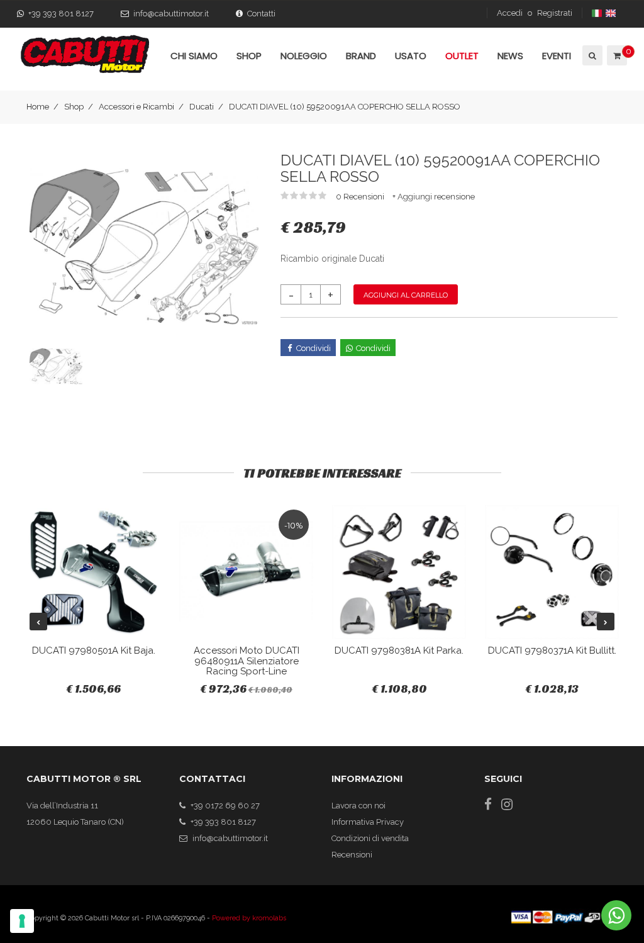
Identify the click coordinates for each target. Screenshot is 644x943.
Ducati (201, 106)
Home (37, 106)
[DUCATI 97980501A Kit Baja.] (93, 572)
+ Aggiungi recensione (433, 196)
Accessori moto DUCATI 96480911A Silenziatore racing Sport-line (246, 661)
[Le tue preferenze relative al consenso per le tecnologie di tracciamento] (22, 921)
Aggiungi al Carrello (406, 295)
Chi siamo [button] (194, 55)
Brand (361, 55)
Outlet (462, 55)
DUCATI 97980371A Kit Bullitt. (552, 650)
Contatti (261, 13)
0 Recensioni (361, 196)
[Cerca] (591, 55)
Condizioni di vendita (370, 838)
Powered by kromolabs (249, 918)
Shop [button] (249, 55)
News (510, 55)
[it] (598, 13)
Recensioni (351, 854)
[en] (612, 13)
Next (605, 621)
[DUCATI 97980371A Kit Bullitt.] (552, 572)
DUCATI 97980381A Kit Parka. (399, 650)
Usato (410, 55)
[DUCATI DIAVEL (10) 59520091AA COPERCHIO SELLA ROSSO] (144, 246)
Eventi (556, 55)
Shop (74, 106)
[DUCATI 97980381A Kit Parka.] (399, 572)
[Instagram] (507, 804)
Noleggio (303, 55)
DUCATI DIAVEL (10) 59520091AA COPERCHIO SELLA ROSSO (344, 106)
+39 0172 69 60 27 (225, 805)
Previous (38, 621)
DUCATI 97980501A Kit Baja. (93, 650)
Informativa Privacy (367, 822)
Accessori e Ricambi (136, 106)
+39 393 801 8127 (61, 13)
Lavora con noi (358, 805)
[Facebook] (488, 804)
